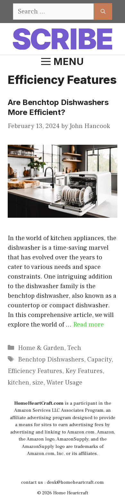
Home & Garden (41, 348)
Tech (74, 348)
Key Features (84, 371)
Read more (88, 324)
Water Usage (64, 382)
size (37, 382)
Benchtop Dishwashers (51, 359)
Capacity (99, 359)
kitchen (18, 382)
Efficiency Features (35, 371)
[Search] (103, 11)
